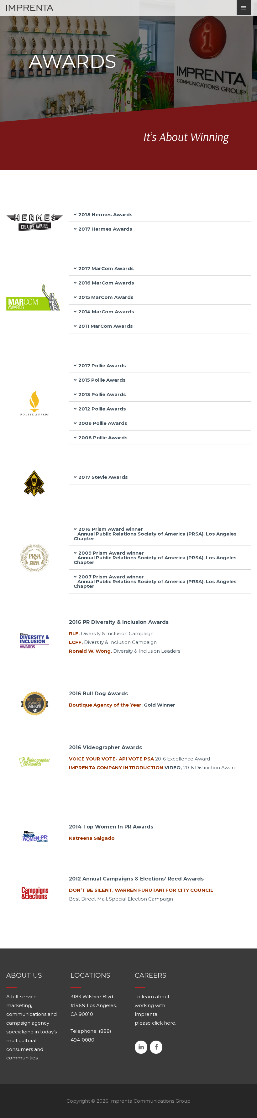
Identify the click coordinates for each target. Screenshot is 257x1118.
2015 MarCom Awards (106, 297)
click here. (164, 1023)
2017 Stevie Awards (103, 477)
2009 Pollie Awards (102, 423)
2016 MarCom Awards (106, 283)
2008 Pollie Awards (103, 438)
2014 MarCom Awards (106, 312)
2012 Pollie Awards (102, 409)
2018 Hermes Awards (105, 214)
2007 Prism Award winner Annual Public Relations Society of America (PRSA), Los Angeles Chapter (155, 581)
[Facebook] (156, 1047)
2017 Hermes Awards (105, 229)
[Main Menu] (244, 7)
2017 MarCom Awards (106, 268)
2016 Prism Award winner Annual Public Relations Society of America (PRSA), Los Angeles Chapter (155, 533)
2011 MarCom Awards (105, 326)
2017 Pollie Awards (102, 365)
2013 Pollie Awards (102, 394)
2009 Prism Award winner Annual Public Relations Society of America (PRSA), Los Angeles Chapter (155, 557)
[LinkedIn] (141, 1047)
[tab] (160, 214)
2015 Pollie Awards (102, 380)
